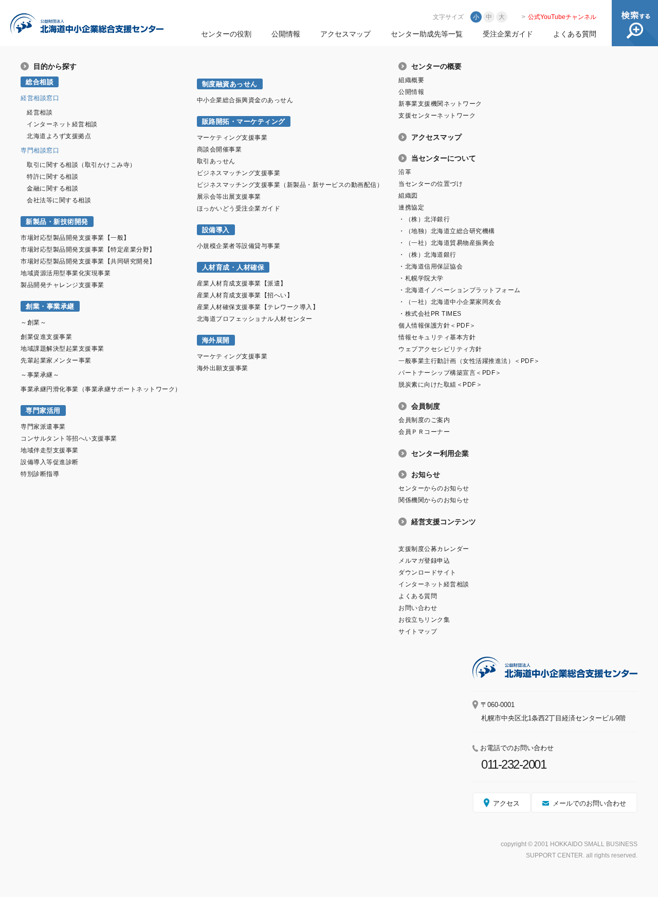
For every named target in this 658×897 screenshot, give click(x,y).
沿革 (404, 172)
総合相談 (39, 82)
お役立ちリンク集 (424, 619)
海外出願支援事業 (222, 368)
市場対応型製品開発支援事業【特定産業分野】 (88, 249)
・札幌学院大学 (421, 278)
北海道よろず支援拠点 (59, 136)
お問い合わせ (417, 608)
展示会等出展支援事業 (229, 196)
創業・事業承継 (50, 306)
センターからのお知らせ (433, 488)
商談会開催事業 (219, 149)
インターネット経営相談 (62, 124)
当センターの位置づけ (430, 183)
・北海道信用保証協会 (430, 266)
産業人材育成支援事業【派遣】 (242, 283)
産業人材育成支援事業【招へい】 (245, 295)
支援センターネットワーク (437, 115)
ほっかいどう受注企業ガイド (239, 208)
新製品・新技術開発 (57, 221)
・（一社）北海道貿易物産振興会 (446, 242)
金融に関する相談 (52, 188)
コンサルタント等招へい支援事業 (69, 438)
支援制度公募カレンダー (433, 548)
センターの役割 (226, 33)
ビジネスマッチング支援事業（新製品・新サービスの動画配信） (290, 184)
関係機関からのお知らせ (433, 500)
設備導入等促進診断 (50, 462)
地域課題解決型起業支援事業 (62, 348)
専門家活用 (43, 410)
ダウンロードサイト (427, 572)
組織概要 (411, 80)
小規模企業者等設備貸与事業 (239, 246)
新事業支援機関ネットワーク (440, 103)
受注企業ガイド (508, 33)
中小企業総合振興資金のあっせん (245, 100)
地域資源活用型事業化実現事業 (66, 273)
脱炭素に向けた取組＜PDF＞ (440, 384)
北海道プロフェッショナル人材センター (255, 318)
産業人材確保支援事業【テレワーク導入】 (258, 307)
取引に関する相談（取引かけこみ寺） (81, 164)
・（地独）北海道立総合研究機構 (446, 231)
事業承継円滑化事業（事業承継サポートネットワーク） (101, 389)
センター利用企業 (440, 453)
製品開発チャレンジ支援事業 (62, 285)
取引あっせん (216, 161)
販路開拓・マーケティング (243, 121)
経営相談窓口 (40, 98)
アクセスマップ (345, 33)
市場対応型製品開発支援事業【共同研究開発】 (88, 261)
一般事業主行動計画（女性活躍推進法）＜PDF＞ (469, 361)
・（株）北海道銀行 (427, 254)
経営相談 (39, 112)
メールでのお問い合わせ (589, 803)
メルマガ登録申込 (424, 560)
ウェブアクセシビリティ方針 (440, 349)
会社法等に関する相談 (59, 200)
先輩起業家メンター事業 (56, 360)
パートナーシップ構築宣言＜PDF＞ (450, 372)
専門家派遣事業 (43, 426)
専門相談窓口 (40, 150)
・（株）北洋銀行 (424, 219)
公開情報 (285, 33)
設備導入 (216, 230)
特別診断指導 (40, 474)
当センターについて (443, 158)
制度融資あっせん (230, 84)
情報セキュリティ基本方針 (437, 337)
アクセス (506, 803)
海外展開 (216, 340)
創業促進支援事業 (46, 336)
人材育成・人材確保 (233, 267)
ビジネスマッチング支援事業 (239, 173)
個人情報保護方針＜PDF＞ (437, 325)
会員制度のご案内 (424, 420)
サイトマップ (417, 631)
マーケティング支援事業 (232, 137)
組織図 (408, 195)
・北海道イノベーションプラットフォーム (459, 290)
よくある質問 (574, 33)
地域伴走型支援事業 (50, 450)
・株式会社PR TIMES (430, 313)
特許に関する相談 (52, 176)
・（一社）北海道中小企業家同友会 (449, 302)
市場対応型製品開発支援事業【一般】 (75, 237)
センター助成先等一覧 (427, 33)
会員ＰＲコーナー (424, 431)
